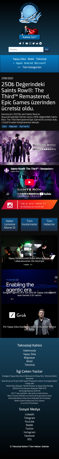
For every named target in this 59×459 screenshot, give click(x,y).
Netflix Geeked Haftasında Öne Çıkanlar (29, 401)
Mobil (31, 59)
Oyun (4, 126)
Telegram (29, 418)
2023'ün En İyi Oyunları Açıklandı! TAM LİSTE (29, 388)
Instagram (29, 432)
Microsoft (40, 63)
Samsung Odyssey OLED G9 (29, 391)
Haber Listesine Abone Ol (10, 224)
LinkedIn (29, 414)
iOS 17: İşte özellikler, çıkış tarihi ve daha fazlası (29, 393)
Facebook (29, 435)
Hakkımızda (29, 350)
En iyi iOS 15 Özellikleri (29, 403)
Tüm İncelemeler (29, 222)
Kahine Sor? (29, 37)
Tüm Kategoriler (32, 67)
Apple (19, 63)
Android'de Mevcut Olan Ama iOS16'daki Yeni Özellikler (29, 398)
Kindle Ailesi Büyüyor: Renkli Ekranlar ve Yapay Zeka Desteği (29, 386)
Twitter (29, 428)
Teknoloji (41, 59)
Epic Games (24, 126)
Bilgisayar (13, 126)
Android (28, 63)
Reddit (29, 425)
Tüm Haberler (49, 222)
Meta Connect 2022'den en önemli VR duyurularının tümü (30, 396)
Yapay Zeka (19, 59)
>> (18, 67)
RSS (29, 439)
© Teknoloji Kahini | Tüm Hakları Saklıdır (29, 446)
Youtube (29, 421)
